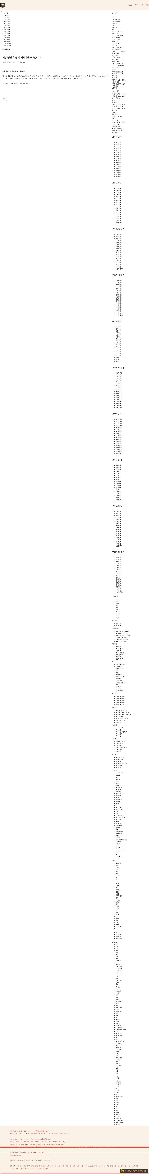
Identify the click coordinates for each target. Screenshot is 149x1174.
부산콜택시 (119, 427)
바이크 (118, 900)
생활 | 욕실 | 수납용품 (118, 66)
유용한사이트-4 (120, 702)
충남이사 (118, 206)
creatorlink (119, 831)
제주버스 (118, 359)
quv (117, 777)
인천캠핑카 (119, 285)
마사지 (118, 890)
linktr (117, 813)
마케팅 (118, 993)
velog (117, 829)
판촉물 (118, 1114)
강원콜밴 (118, 172)
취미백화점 (29, 1160)
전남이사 (118, 217)
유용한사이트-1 (120, 696)
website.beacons (121, 840)
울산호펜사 (7, 25)
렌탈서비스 (115, 55)
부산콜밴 (118, 150)
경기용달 (118, 513)
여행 (117, 872)
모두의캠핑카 (46, 1147)
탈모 (117, 1106)
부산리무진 (119, 381)
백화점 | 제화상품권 (117, 64)
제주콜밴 (118, 174)
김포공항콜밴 (60, 1144)
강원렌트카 (119, 588)
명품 (117, 910)
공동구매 (61, 1142)
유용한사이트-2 (120, 698)
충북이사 (118, 208)
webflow (118, 795)
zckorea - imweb (121, 637)
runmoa (118, 797)
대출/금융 (118, 666)
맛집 (117, 865)
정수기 (118, 1086)
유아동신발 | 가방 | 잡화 (118, 84)
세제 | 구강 (115, 68)
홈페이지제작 (119, 1122)
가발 (117, 946)
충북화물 (118, 485)
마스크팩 (118, 991)
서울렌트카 (119, 557)
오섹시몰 (118, 730)
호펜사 (6, 13)
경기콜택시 (119, 421)
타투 (117, 1104)
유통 (117, 1070)
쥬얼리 (118, 1092)
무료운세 (118, 687)
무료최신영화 (119, 691)
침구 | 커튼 (115, 110)
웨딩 (17, 1169)
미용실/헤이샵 (120, 1007)
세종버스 (118, 343)
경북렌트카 (119, 580)
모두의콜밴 (14, 1147)
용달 (117, 616)
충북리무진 (119, 393)
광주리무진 (119, 387)
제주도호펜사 (7, 45)
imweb (118, 848)
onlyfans (118, 819)
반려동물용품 (115, 62)
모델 (117, 997)
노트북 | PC (115, 41)
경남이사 (118, 213)
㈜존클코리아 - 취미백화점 (18, 1152)
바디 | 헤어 (115, 59)
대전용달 (118, 521)
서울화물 (118, 465)
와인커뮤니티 (119, 657)
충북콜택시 (119, 439)
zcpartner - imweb (122, 639)
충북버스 (118, 347)
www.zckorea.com (122, 718)
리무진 (118, 612)
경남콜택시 (119, 443)
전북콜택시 (119, 445)
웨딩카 (118, 618)
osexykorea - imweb (122, 631)
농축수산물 (119, 1058)
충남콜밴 (118, 160)
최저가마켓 (119, 896)
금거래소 (118, 963)
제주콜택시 (119, 451)
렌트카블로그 (119, 592)
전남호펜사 (7, 31)
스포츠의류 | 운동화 (117, 72)
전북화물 (118, 491)
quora (118, 854)
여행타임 (118, 647)
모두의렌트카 (111, 1147)
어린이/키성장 (120, 677)
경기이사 (118, 190)
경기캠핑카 (119, 283)
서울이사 (118, 188)
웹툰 (117, 916)
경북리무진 (119, 395)
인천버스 (118, 331)
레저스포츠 (119, 981)
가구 (117, 944)
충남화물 (118, 483)
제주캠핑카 (119, 313)
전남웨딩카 (119, 263)
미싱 (117, 1005)
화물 (117, 610)
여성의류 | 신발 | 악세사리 (119, 80)
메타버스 (118, 876)
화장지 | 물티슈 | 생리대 (118, 122)
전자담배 (118, 1084)
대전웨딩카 (119, 244)
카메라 (113, 112)
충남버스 (118, 345)
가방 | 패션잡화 (116, 19)
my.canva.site (120, 850)
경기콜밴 (118, 144)
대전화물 (118, 475)
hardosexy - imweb (122, 633)
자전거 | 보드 (115, 90)
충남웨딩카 (119, 253)
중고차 (118, 884)
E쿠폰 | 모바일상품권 (118, 130)
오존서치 (12, 1166)
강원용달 (118, 542)
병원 (117, 672)
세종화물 (118, 481)
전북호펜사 (7, 33)
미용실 (118, 908)
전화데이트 (119, 938)
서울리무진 (119, 373)
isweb (118, 846)
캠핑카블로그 (119, 315)
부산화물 (118, 473)
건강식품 (114, 23)
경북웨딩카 (119, 257)
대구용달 (118, 517)
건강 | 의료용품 (116, 21)
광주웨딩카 (119, 249)
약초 (117, 1031)
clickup (118, 783)
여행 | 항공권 (115, 82)
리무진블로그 (119, 407)
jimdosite (119, 825)
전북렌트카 (119, 584)
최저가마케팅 (39, 1160)
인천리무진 (119, 377)
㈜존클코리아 (119, 716)
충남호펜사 (7, 39)
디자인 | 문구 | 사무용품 (118, 51)
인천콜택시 (119, 423)
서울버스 (118, 327)
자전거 (118, 1080)
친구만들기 (119, 926)
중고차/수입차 (120, 1096)
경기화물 (118, 467)
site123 (118, 785)
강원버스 (118, 357)
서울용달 (118, 511)
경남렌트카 (119, 582)
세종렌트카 (119, 574)
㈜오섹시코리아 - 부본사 (123, 712)
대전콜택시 (119, 429)
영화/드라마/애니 (120, 1041)
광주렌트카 (119, 572)
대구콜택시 (119, 425)
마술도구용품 (115, 53)
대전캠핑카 (119, 291)
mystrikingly (119, 809)
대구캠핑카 (119, 287)
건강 (117, 948)
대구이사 (118, 194)
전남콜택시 (119, 447)
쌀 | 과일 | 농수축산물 (118, 74)
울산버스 (118, 339)
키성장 (118, 1102)
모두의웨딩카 (35, 1147)
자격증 (118, 1078)
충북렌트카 (119, 578)
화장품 (118, 914)
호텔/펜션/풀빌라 (120, 1120)
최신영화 (118, 625)
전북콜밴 (118, 168)
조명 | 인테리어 (116, 98)
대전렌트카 (119, 568)
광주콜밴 (118, 156)
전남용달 (118, 540)
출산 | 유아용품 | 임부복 (118, 108)
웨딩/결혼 (118, 1066)
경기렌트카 (119, 560)
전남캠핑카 (119, 309)
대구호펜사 (7, 23)
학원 (117, 958)
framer (118, 779)
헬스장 (118, 906)
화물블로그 (119, 500)
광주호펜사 (7, 29)
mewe (118, 844)
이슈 (117, 1076)
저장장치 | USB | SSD (118, 96)
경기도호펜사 (7, 17)
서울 (136, 5)
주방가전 (114, 100)
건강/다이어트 (120, 668)
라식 (117, 979)
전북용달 (118, 538)
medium (118, 823)
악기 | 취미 (115, 76)
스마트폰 (118, 1025)
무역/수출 (118, 1001)
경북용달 (118, 534)
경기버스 (118, 329)
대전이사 (118, 198)
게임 (113, 25)
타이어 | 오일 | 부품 (117, 116)
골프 (113, 29)
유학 (117, 1072)
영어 (117, 888)
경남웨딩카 (119, 259)
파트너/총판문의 (120, 722)
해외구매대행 (53, 1142)
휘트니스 (118, 1118)
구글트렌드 (119, 961)
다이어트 (118, 918)
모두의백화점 (21, 1160)
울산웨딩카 (119, 246)
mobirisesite (120, 773)
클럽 (117, 1100)
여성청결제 (119, 1035)
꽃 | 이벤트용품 (116, 37)
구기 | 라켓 (115, 33)
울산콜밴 (118, 154)
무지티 (118, 1003)
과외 (117, 954)
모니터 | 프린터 (116, 57)
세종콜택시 (119, 435)
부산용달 (118, 519)
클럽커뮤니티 (119, 659)
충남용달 (118, 530)
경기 (142, 5)
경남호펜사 (7, 35)
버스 (117, 606)
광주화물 (118, 479)
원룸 (117, 1062)
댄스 (117, 975)
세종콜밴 (118, 158)
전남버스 (118, 355)
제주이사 (118, 221)
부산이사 (118, 196)
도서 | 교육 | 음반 (117, 47)
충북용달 (118, 532)
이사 (117, 608)
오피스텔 (72, 1166)
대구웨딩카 (119, 240)
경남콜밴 (118, 166)
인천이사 (118, 192)
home (130, 5)
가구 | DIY (115, 17)
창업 (117, 670)
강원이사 (118, 219)
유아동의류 (115, 86)
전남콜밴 (118, 170)
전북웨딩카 (119, 261)
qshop (118, 775)
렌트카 (118, 603)
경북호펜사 (7, 37)
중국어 (118, 924)
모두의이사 (24, 1147)
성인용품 (118, 623)
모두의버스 (57, 1147)
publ (117, 781)
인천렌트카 (119, 562)
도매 (117, 898)
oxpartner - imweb (122, 641)
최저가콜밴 (33, 1144)
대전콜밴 (118, 152)
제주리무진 (119, 405)
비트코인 (118, 863)
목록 (4, 99)
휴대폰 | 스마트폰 (117, 128)
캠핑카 (118, 614)
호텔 (117, 904)
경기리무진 (119, 375)
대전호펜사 (7, 21)
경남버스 (118, 351)
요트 (117, 1056)
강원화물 (118, 495)
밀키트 (118, 1009)
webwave (119, 799)
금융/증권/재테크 (120, 683)
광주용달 (118, 526)
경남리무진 (119, 397)
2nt (117, 805)
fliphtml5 (118, 807)
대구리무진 (119, 379)
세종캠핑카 (119, 297)
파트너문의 (47, 1160)
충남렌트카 (119, 576)
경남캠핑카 (119, 305)
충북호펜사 (7, 41)
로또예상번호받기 (121, 664)
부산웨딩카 (119, 242)
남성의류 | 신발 (116, 39)
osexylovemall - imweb (123, 635)
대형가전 (114, 45)
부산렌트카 (119, 566)
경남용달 (118, 536)
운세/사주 (118, 1060)
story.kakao (119, 815)
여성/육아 (118, 674)
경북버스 (118, 349)
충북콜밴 (118, 162)
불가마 (118, 1019)
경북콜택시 (119, 441)
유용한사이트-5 (120, 704)
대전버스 (118, 337)
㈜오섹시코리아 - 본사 (122, 710)
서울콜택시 (119, 419)
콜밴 (117, 599)
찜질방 (118, 892)
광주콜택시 (119, 433)
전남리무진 (119, 401)
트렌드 (118, 886)
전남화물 (118, 493)
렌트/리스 (118, 679)
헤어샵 (87, 1166)
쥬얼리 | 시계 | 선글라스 (118, 104)
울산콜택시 (119, 431)
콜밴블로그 (119, 176)
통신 (117, 1108)
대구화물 (118, 471)
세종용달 (118, 528)
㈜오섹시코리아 (120, 741)
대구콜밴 (118, 148)
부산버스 (118, 335)
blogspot (118, 856)
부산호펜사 (7, 27)
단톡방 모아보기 (120, 720)
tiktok (117, 821)
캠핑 (117, 1098)
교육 (117, 956)
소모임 (118, 1023)
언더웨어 (114, 78)
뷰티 (117, 922)
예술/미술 (118, 1043)
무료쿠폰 (118, 689)
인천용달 (118, 515)
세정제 (118, 1021)
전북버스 (118, 353)
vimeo (118, 827)
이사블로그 (119, 223)
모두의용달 (99, 1147)
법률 (117, 912)
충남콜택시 (119, 437)
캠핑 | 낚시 (115, 114)
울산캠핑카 (119, 293)
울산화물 (118, 477)
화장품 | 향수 (115, 124)
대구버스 (118, 333)
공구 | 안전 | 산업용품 (118, 31)
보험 (117, 874)
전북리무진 (119, 399)
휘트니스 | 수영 (116, 126)
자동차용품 (115, 92)
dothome (119, 787)
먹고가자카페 (119, 649)
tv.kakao (118, 858)
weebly (118, 852)
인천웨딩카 (119, 238)
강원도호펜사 (7, 43)
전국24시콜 (41, 1144)
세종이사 (118, 204)
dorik (117, 803)
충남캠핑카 (119, 299)
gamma (118, 789)
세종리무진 (119, 389)
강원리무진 (119, 403)
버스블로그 (119, 361)
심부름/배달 (119, 1027)
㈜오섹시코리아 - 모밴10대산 (124, 714)
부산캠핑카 (119, 289)
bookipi (118, 801)
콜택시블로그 (119, 453)
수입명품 (114, 70)
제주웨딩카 (119, 267)
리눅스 (118, 987)
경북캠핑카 (119, 303)
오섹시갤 (118, 736)
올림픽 (118, 1052)
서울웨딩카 (119, 234)
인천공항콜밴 (50, 1144)
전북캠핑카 (119, 307)
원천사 (118, 1064)
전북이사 (118, 215)
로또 (117, 880)
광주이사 (118, 202)
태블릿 (113, 118)
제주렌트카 (119, 590)
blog (117, 836)
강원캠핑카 (119, 311)
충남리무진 (119, 391)
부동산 (118, 902)
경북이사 (118, 210)
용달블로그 (119, 546)
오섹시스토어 (119, 728)
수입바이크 (119, 1011)
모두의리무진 (68, 1147)
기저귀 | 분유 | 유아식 (118, 35)
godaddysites (120, 793)
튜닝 (117, 1110)
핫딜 (46, 1142)
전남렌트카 (119, 586)
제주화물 (118, 498)
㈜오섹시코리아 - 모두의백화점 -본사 (21, 1139)
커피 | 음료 (115, 120)
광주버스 (118, 341)
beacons (118, 838)
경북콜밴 (118, 164)
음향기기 (114, 88)
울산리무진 (119, 385)
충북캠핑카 (119, 301)
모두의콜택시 (79, 1147)
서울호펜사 (7, 15)
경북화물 (118, 487)
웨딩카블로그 (119, 269)
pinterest (119, 833)
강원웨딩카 (119, 265)
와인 (117, 878)
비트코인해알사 (120, 653)
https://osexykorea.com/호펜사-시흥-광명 (15, 83)
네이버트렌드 (119, 969)
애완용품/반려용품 (121, 1029)
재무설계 (118, 1082)
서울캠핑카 (119, 281)
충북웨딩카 (119, 255)
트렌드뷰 (118, 651)
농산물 (118, 894)
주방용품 (114, 102)
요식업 (118, 867)
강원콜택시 (119, 449)
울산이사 (118, 200)
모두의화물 (90, 1147)
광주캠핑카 (119, 295)
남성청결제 (119, 967)
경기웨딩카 (119, 236)
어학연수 (118, 1033)
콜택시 (118, 601)
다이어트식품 (115, 43)
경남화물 (118, 489)
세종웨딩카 (119, 251)
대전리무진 (119, 383)
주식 (117, 920)
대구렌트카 (119, 564)
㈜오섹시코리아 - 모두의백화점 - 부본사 (22, 1142)
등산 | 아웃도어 (116, 49)
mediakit (118, 842)
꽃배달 (118, 965)
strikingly (48, 1139)
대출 (117, 882)
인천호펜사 (7, 19)
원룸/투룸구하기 (120, 655)
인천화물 (118, 469)
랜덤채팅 (118, 936)
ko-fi (117, 811)
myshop (118, 791)
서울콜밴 (118, 142)
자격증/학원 (119, 681)
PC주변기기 (115, 132)
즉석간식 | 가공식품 (117, 106)
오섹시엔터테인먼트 (121, 732)
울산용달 (118, 523)
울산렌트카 (119, 570)
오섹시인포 (119, 734)
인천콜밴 (118, 146)
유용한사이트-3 (120, 700)
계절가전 (114, 27)
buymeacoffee (120, 817)
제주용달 (118, 544)
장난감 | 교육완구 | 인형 (118, 94)
